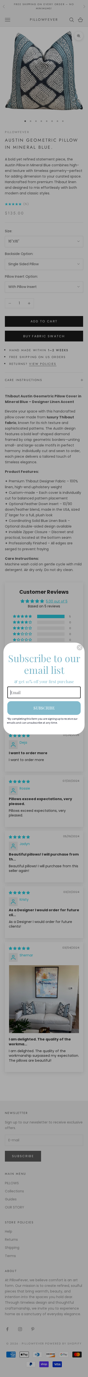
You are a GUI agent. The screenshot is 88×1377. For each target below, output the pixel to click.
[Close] (80, 647)
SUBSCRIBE (44, 707)
